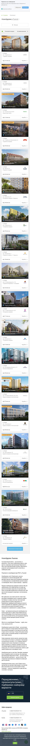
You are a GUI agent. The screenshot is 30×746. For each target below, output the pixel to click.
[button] (16, 19)
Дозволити (25, 7)
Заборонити (18, 7)
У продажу (5, 15)
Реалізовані (12, 15)
